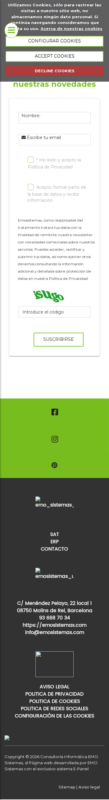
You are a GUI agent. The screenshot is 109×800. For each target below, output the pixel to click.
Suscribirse (58, 339)
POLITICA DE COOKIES (54, 701)
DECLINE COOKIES (54, 70)
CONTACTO (54, 549)
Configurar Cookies (54, 41)
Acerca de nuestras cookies (71, 28)
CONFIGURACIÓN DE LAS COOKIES (54, 716)
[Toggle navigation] (11, 30)
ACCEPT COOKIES (54, 56)
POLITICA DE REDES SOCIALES (54, 709)
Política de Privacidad (50, 167)
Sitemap (66, 787)
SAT (54, 534)
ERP (55, 542)
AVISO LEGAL (54, 687)
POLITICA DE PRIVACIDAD (54, 694)
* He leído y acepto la (54, 163)
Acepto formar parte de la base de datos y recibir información (57, 194)
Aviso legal (89, 787)
